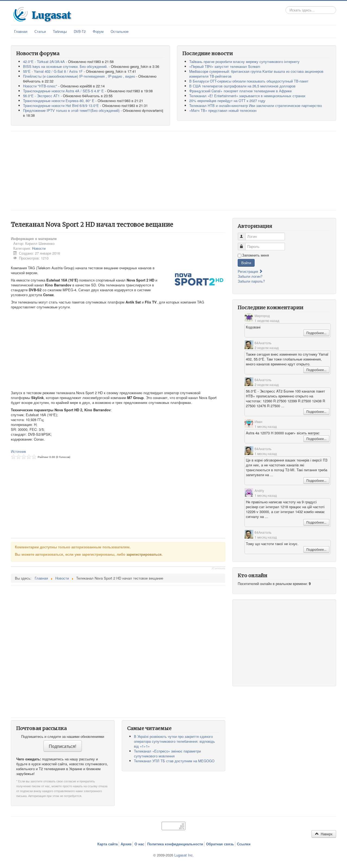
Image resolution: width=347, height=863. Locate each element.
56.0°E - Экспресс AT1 (41, 95)
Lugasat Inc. (184, 855)
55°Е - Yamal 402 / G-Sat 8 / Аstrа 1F (53, 71)
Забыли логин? (250, 276)
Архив (126, 844)
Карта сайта (107, 844)
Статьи (40, 31)
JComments (218, 568)
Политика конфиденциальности (175, 844)
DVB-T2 (80, 31)
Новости (39, 248)
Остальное (119, 31)
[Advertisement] (173, 171)
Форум (98, 31)
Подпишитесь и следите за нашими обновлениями (62, 736)
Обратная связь (220, 844)
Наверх (326, 833)
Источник (18, 451)
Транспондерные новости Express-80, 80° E (58, 100)
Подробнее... (316, 332)
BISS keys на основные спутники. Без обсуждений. (65, 66)
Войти (246, 262)
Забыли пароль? (251, 281)
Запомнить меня (255, 255)
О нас (139, 844)
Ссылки (243, 844)
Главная (20, 31)
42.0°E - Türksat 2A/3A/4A (44, 61)
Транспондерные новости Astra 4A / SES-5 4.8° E (63, 90)
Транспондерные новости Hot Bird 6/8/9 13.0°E (61, 105)
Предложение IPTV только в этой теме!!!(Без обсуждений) (71, 110)
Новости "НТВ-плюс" (40, 85)
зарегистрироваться (144, 554)
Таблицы (60, 31)
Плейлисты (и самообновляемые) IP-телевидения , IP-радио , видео (79, 76)
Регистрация (248, 271)
